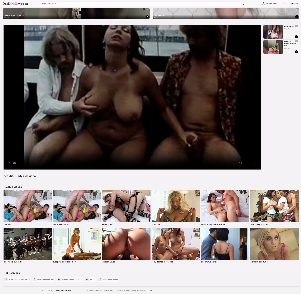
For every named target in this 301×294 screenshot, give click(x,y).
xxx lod (7, 224)
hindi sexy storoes (259, 224)
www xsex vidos (61, 224)
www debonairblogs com (19, 279)
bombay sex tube (259, 261)
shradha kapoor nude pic (72, 279)
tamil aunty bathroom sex (214, 224)
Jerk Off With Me (159, 16)
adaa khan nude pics (45, 279)
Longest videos (292, 4)
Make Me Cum (289, 26)
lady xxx (156, 224)
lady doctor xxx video (162, 261)
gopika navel (108, 261)
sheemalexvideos (210, 261)
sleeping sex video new (64, 261)
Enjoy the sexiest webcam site (14, 16)
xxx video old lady (13, 261)
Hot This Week (271, 4)
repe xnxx (107, 224)
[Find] (244, 4)
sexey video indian (110, 279)
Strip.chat (6, 17)
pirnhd (92, 279)
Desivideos (15, 4)
